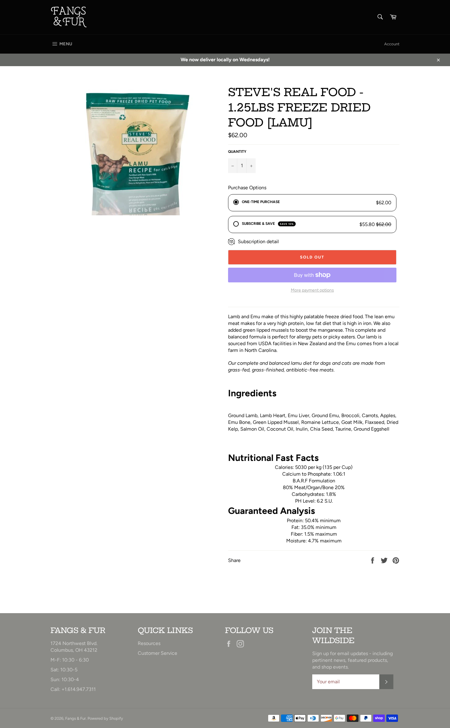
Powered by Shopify (105, 718)
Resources (149, 643)
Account (391, 44)
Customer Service (157, 653)
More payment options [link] (312, 290)
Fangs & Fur (75, 718)
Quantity (237, 151)
